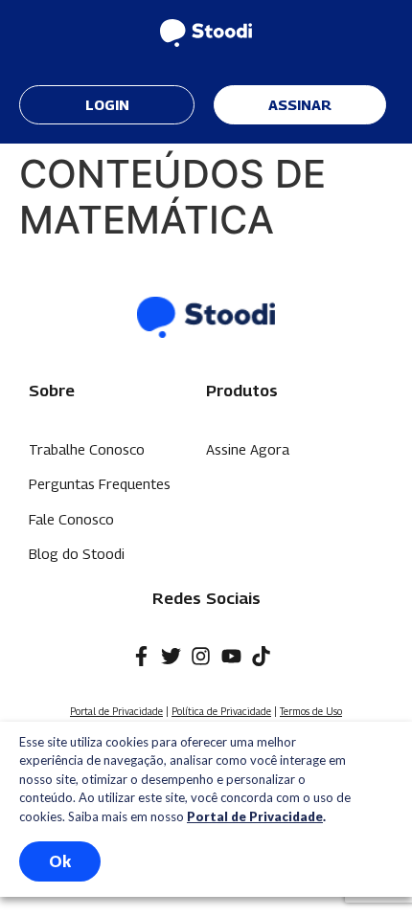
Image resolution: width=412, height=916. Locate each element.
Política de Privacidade (221, 711)
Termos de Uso (311, 711)
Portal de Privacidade (116, 711)
